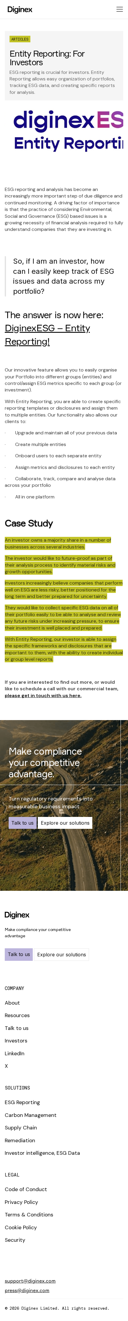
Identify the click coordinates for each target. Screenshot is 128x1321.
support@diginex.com (30, 1281)
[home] (18, 9)
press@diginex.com (27, 1290)
